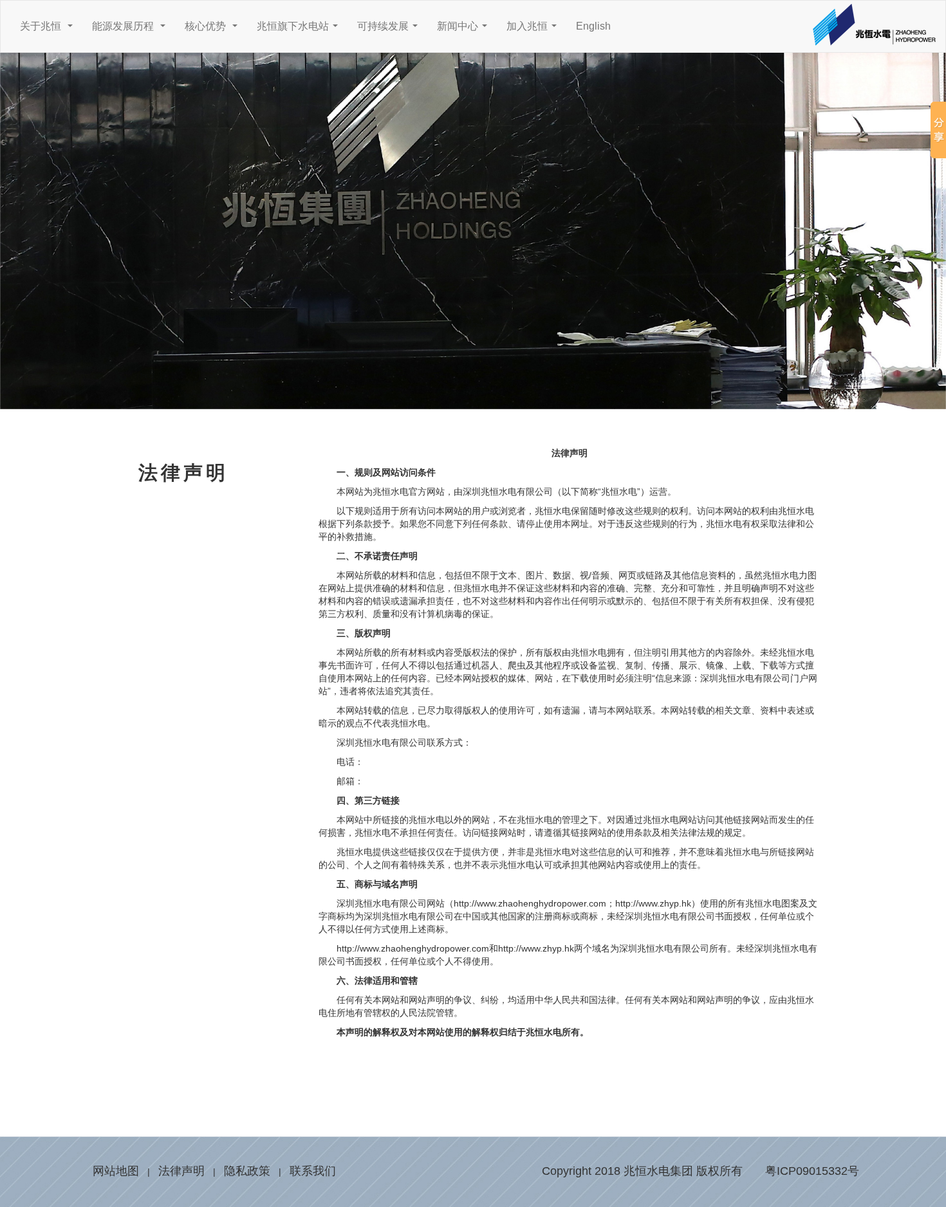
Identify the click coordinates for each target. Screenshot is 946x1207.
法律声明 (181, 1171)
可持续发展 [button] (390, 30)
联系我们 (313, 1171)
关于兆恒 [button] (49, 30)
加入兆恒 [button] (534, 30)
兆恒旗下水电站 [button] (300, 30)
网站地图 (116, 1171)
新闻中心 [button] (464, 30)
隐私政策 (247, 1171)
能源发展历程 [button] (131, 30)
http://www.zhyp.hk (536, 948)
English (593, 26)
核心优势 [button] (214, 30)
